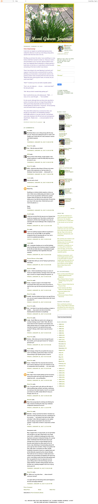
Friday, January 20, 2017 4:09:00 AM (39, 239)
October (61, 346)
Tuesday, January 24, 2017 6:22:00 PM (39, 483)
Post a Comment (28, 487)
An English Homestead (65, 198)
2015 (60, 370)
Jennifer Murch (63, 133)
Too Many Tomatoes (64, 138)
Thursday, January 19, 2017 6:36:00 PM (40, 162)
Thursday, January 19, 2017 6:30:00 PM (40, 150)
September (62, 348)
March (60, 361)
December (61, 341)
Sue (28, 130)
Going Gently (62, 124)
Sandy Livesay (31, 186)
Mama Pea (29, 146)
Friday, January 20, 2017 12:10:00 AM (39, 225)
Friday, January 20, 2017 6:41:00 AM (39, 264)
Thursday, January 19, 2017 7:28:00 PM (40, 174)
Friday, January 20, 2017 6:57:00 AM (39, 344)
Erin (28, 229)
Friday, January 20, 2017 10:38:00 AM (39, 380)
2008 (60, 386)
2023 (60, 326)
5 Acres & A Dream (63, 114)
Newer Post (27, 489)
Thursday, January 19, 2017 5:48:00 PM (40, 142)
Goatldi (29, 214)
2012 (60, 377)
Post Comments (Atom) (37, 492)
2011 (60, 379)
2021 (60, 330)
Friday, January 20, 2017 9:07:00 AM (39, 356)
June (60, 354)
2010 (60, 381)
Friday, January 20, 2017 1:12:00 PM (39, 407)
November (61, 343)
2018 (60, 337)
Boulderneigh (62, 158)
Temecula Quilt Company (65, 179)
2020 (60, 333)
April (60, 359)
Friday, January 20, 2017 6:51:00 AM (39, 314)
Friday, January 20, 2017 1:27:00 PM (39, 426)
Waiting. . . (67, 149)
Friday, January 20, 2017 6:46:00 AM (39, 276)
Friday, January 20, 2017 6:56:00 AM (39, 332)
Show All (72, 208)
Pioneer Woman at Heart (33, 258)
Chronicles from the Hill (65, 188)
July (60, 352)
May (60, 357)
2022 (60, 328)
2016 (60, 368)
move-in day (62, 135)
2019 (60, 335)
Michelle (29, 399)
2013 (60, 375)
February (61, 363)
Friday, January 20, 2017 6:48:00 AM (39, 290)
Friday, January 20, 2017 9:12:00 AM (39, 368)
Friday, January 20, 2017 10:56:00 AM (39, 395)
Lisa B (28, 372)
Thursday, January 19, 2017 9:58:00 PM (40, 182)
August (61, 350)
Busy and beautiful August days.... (69, 191)
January (61, 365)
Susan (28, 348)
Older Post (52, 489)
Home (39, 489)
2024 (60, 324)
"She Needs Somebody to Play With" (68, 117)
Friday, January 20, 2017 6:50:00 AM (39, 302)
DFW (28, 154)
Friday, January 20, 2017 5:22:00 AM (39, 254)
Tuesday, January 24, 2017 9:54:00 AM (39, 468)
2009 (60, 383)
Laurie (28, 178)
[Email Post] (44, 122)
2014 (60, 372)
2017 (60, 339)
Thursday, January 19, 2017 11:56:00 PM (40, 210)
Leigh (28, 243)
